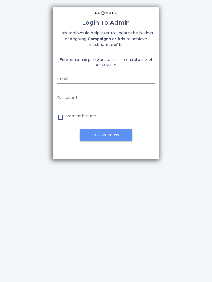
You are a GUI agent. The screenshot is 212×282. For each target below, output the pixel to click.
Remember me (81, 115)
